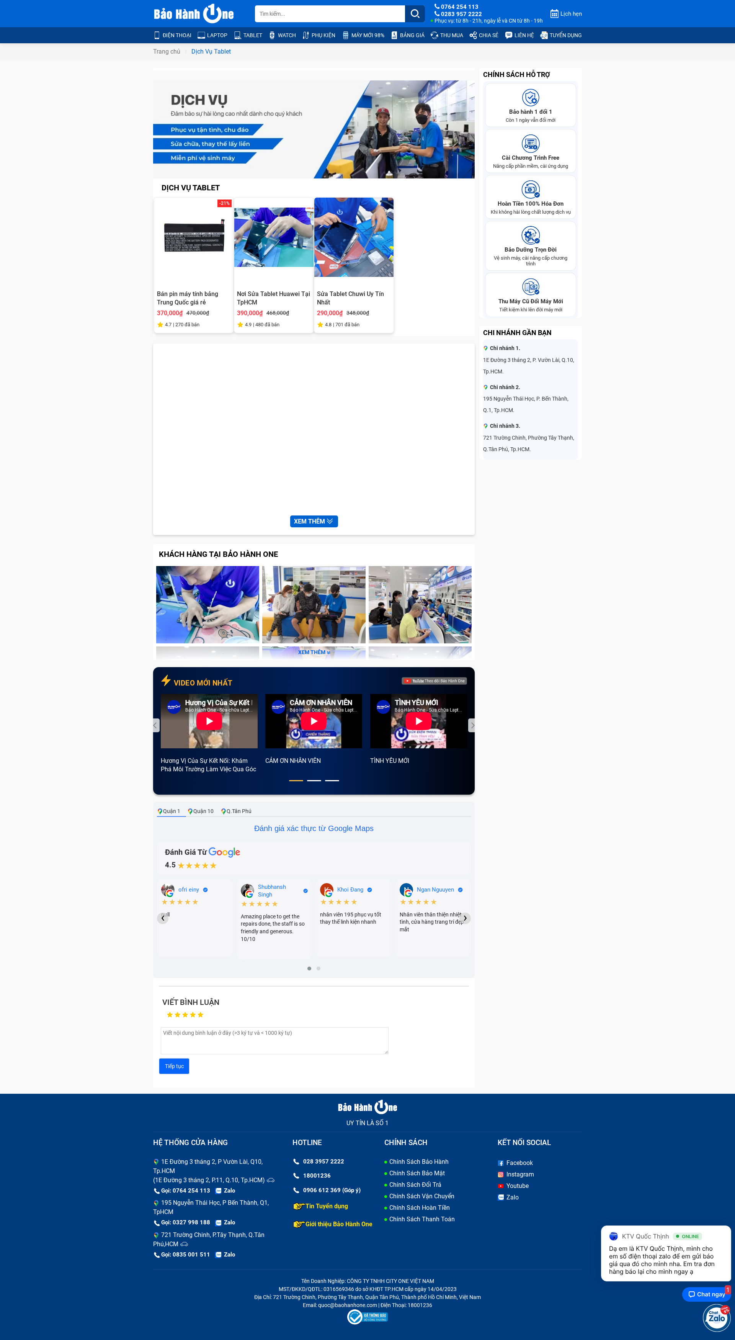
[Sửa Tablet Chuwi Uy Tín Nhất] (354, 237)
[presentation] (155, 725)
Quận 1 (171, 811)
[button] (296, 780)
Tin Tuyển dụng (326, 1206)
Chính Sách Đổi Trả (415, 1184)
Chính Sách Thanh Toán (422, 1219)
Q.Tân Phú (239, 811)
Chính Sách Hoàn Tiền (419, 1207)
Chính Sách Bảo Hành (419, 1161)
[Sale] (314, 129)
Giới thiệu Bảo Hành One (338, 1224)
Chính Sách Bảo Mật (417, 1173)
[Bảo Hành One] (194, 13)
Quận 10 (203, 811)
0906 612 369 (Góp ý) (332, 1190)
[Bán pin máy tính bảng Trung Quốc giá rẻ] (194, 237)
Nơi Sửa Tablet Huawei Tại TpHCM (273, 298)
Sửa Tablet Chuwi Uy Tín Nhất (350, 298)
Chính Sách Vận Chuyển (421, 1196)
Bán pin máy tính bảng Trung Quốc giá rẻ (187, 298)
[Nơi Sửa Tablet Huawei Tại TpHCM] (274, 237)
